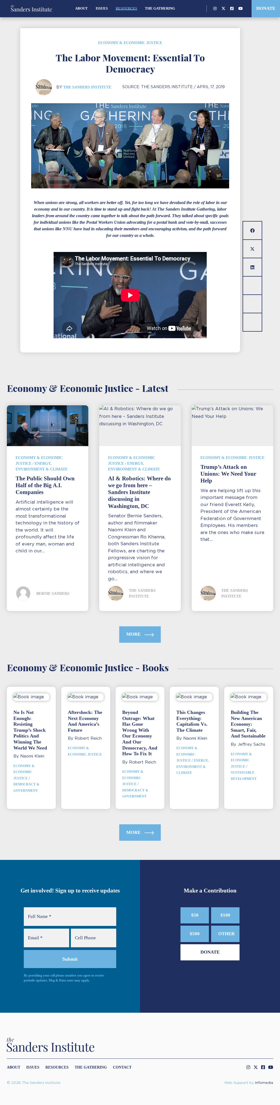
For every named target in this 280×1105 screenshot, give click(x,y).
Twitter (223, 8)
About (81, 8)
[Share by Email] (252, 285)
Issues (102, 8)
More (134, 634)
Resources (126, 8)
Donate (265, 8)
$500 (195, 933)
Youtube (240, 8)
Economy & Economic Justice (130, 43)
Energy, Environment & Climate (192, 767)
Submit (70, 959)
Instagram (215, 8)
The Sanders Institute (87, 87)
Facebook (232, 8)
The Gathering (160, 8)
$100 (225, 915)
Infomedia (264, 1083)
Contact (122, 1067)
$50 (195, 915)
